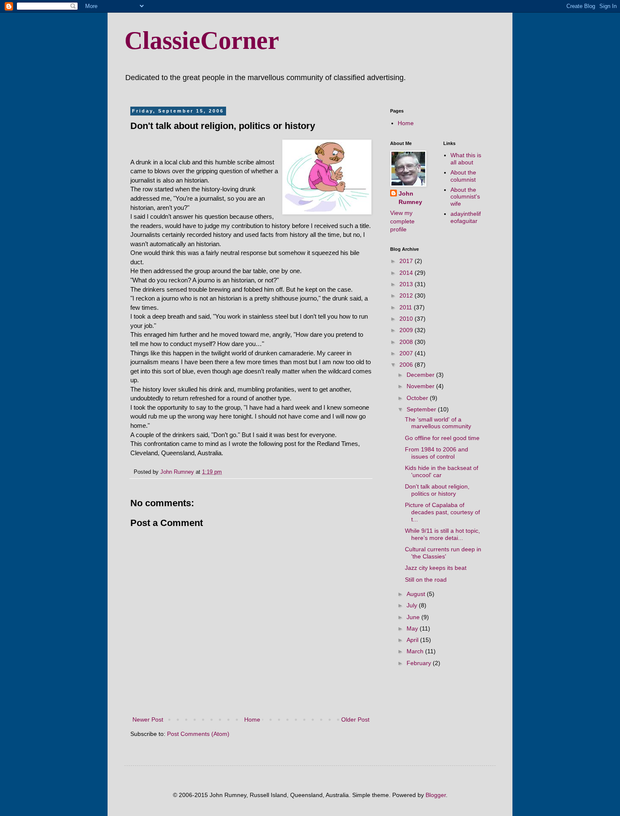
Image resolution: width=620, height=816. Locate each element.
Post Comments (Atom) (198, 733)
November (421, 386)
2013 (407, 284)
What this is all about (465, 159)
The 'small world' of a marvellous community (438, 423)
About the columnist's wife (465, 196)
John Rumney (410, 197)
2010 (407, 318)
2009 (407, 330)
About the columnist (463, 176)
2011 (406, 307)
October (418, 398)
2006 (407, 364)
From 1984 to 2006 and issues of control (436, 453)
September (422, 409)
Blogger (436, 795)
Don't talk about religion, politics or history (437, 490)
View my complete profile (402, 221)
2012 (407, 295)
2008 (407, 341)
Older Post (355, 719)
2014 (407, 272)
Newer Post (147, 719)
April (413, 639)
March (416, 651)
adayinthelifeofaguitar (465, 217)
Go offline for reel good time (442, 438)
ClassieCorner (201, 40)
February (420, 663)
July (413, 605)
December (421, 374)
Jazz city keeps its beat (435, 567)
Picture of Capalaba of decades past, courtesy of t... (442, 512)
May (413, 628)
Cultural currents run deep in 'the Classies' (443, 553)
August (417, 594)
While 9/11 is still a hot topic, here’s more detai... (442, 534)
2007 (407, 353)
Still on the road (426, 579)
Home (252, 719)
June (414, 617)
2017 (407, 261)
